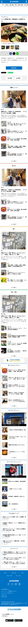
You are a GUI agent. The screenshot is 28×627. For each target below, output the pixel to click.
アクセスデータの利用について (7, 592)
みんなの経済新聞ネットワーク (14, 610)
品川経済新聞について (6, 589)
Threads (19, 584)
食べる (7, 4)
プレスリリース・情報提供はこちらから (9, 591)
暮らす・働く (20, 4)
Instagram (15, 584)
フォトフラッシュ (4, 16)
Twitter (12, 584)
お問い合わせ (4, 594)
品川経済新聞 (14, 2)
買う (16, 4)
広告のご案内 (4, 596)
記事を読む (14, 68)
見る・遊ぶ (12, 4)
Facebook (8, 584)
